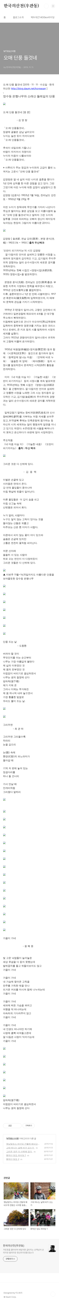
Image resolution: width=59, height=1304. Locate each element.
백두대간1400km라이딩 (42, 17)
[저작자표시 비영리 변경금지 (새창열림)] (39, 1125)
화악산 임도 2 (12, 1159)
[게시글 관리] (18, 1125)
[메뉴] (53, 6)
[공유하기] (14, 1125)
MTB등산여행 (13, 1138)
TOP (53, 1294)
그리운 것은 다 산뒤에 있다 (19, 1151)
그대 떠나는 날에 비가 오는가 (20, 1147)
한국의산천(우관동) (21, 6)
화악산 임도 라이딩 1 (16, 1155)
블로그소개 (18, 17)
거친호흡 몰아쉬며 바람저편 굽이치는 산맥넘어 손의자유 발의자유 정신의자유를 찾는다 (23, 1251)
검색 (46, 6)
